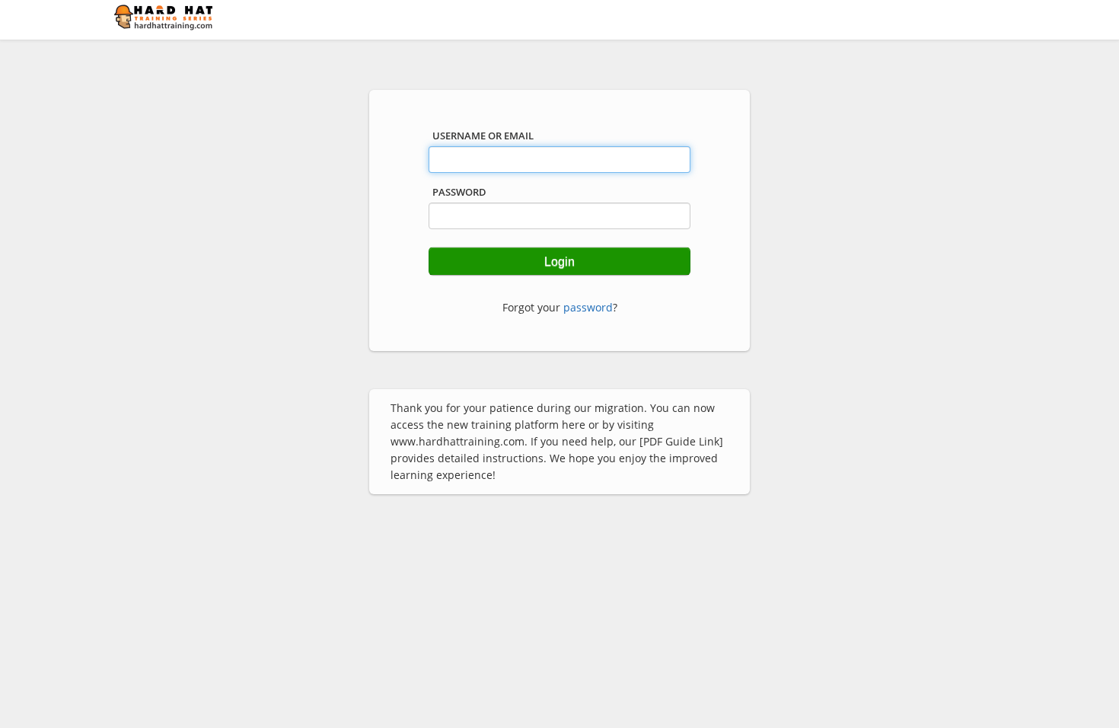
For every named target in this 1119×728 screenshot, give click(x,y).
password (588, 307)
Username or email (483, 135)
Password (459, 192)
